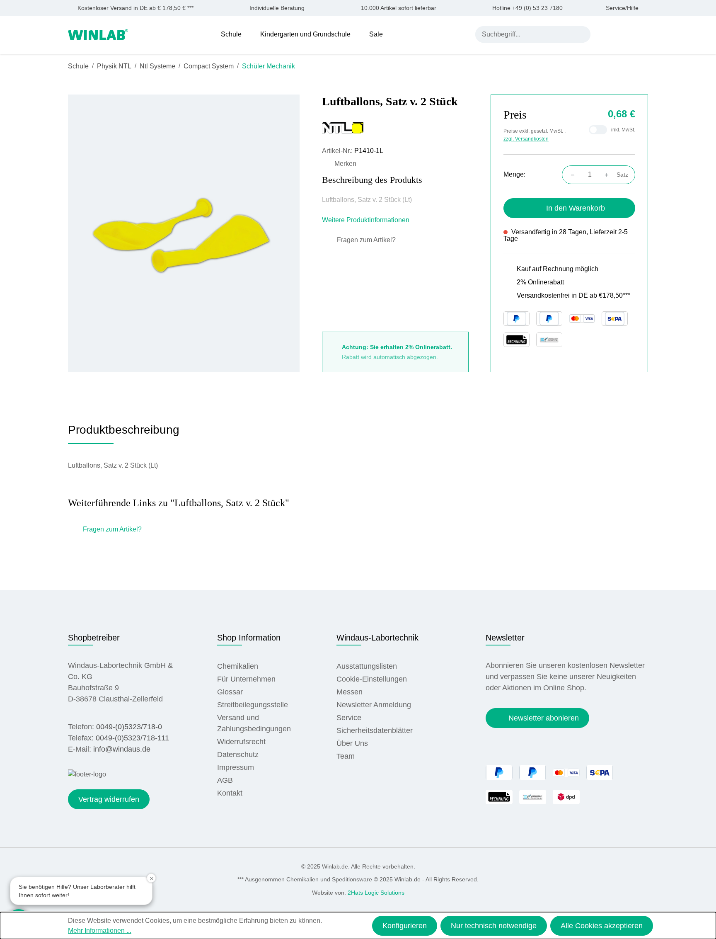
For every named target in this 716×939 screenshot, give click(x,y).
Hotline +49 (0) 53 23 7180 (527, 8)
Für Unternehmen (246, 679)
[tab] (123, 433)
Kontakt (229, 793)
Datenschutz (238, 754)
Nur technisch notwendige (494, 926)
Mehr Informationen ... (99, 930)
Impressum (235, 767)
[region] (184, 233)
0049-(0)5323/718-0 (129, 727)
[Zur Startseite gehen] (98, 33)
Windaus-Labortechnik (377, 637)
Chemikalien (237, 666)
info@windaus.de (121, 749)
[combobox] (524, 34)
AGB (225, 780)
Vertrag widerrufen (108, 799)
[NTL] (395, 127)
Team (345, 756)
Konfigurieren (404, 926)
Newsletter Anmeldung (373, 705)
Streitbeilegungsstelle (252, 705)
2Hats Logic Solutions (376, 892)
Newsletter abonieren (543, 718)
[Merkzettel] (624, 34)
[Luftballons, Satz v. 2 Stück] (184, 233)
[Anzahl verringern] (570, 174)
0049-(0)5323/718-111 (132, 738)
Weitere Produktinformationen (366, 219)
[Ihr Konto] (605, 34)
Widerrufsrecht (241, 742)
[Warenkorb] (643, 34)
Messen (349, 692)
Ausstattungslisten (366, 666)
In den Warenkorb (575, 208)
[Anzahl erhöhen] (609, 174)
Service (348, 717)
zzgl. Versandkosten (526, 139)
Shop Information (249, 637)
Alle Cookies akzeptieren (602, 926)
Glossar (230, 692)
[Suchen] (582, 34)
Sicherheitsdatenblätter (374, 730)
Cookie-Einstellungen (371, 679)
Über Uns (352, 743)
